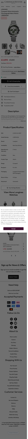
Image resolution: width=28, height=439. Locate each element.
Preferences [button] (9, 223)
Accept (13, 228)
